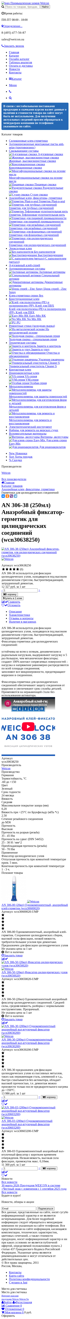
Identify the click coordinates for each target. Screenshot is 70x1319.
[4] (14, 569)
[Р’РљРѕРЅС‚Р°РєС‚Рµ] (3, 496)
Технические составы (22, 342)
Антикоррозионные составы (27, 268)
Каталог (14, 55)
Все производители (13, 479)
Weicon (5, 472)
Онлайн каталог (19, 59)
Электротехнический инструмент (30, 426)
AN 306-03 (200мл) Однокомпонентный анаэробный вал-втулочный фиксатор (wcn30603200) (26, 1124)
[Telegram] (15, 496)
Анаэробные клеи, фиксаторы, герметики (35, 198)
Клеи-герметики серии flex (26, 295)
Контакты (15, 72)
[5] (17, 569)
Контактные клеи (20, 369)
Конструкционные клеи (24, 298)
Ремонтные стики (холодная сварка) (32, 325)
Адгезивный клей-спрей (24, 265)
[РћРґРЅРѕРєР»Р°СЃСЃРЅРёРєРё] (7, 496)
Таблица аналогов (20, 62)
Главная (14, 52)
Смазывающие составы (24, 150)
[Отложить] (4, 1104)
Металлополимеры (21, 386)
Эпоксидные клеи (20, 248)
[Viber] (11, 496)
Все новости (9, 1182)
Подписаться (45, 1208)
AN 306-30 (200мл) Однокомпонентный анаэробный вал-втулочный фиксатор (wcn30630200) (26, 1043)
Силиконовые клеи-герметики (28, 140)
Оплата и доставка (21, 65)
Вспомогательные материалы (27, 433)
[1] (3, 569)
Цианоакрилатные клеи (24, 373)
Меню (13, 85)
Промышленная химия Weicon (29, 3)
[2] (7, 569)
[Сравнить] (4, 958)
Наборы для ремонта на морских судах (33, 430)
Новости (14, 69)
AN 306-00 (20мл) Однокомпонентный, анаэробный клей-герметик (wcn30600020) (34, 906)
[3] (10, 569)
